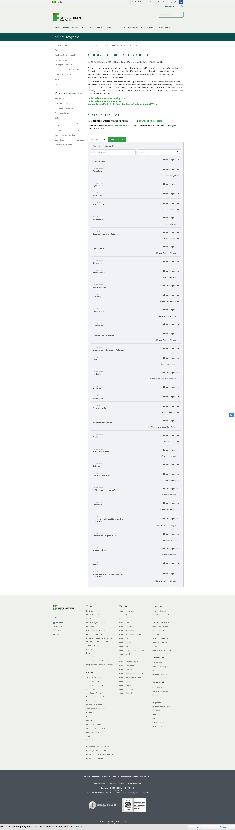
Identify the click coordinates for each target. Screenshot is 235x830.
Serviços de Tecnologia (161, 642)
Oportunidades (158, 634)
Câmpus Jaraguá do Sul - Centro (163, 427)
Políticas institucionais (94, 634)
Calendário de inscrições (95, 728)
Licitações (90, 649)
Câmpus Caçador (169, 441)
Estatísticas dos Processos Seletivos (99, 754)
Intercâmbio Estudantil (160, 626)
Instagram (59, 626)
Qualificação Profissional (95, 693)
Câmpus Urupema (126, 689)
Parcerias (89, 716)
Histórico (89, 611)
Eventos (155, 718)
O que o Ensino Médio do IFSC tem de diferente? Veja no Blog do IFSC (121, 104)
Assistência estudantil (160, 615)
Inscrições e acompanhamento (97, 747)
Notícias (155, 695)
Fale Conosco (157, 687)
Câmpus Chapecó (169, 238)
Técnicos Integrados (93, 677)
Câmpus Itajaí (170, 480)
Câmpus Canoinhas (126, 619)
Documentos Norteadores (96, 630)
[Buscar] (179, 14)
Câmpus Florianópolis (167, 301)
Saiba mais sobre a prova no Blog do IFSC (108, 98)
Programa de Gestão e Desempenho (100, 665)
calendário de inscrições (150, 120)
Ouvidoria (90, 619)
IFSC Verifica (156, 710)
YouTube (59, 634)
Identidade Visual (158, 726)
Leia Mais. (78, 826)
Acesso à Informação (94, 657)
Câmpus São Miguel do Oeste (130, 677)
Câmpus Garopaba (168, 364)
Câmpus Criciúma (169, 412)
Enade (154, 646)
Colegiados (90, 626)
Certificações (157, 663)
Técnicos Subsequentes (95, 685)
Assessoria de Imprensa (161, 699)
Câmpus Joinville (169, 277)
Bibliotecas (156, 619)
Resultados (90, 720)
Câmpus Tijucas (125, 681)
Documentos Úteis (159, 630)
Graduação (90, 689)
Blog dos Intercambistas (161, 707)
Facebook (59, 622)
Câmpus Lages (170, 175)
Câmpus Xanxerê (125, 693)
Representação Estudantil (162, 650)
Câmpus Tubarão (169, 209)
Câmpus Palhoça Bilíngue (166, 253)
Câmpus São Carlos (126, 666)
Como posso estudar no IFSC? (97, 724)
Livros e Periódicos (159, 722)
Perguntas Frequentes (160, 691)
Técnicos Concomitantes (95, 681)
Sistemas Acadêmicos (160, 638)
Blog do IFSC (156, 703)
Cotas (88, 736)
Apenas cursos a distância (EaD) (104, 146)
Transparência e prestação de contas (100, 661)
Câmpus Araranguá (168, 456)
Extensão (155, 670)
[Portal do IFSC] (67, 17)
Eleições (89, 653)
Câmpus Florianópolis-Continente (131, 634)
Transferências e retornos (96, 708)
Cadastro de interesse (94, 758)
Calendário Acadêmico (160, 623)
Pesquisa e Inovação (160, 667)
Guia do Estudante (159, 611)
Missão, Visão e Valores (95, 615)
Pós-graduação (92, 701)
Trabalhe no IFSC (92, 645)
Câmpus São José (169, 495)
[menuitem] (57, 27)
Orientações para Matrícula (96, 750)
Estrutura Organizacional (95, 623)
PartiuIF (89, 712)
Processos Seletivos (93, 732)
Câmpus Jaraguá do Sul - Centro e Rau (133, 650)
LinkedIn (59, 630)
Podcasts (155, 714)
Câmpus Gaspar (125, 642)
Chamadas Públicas (159, 674)
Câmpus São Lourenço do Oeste (163, 379)
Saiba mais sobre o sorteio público (104, 101)
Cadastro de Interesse (124, 125)
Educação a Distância (94, 705)
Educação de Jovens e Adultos (97, 697)
